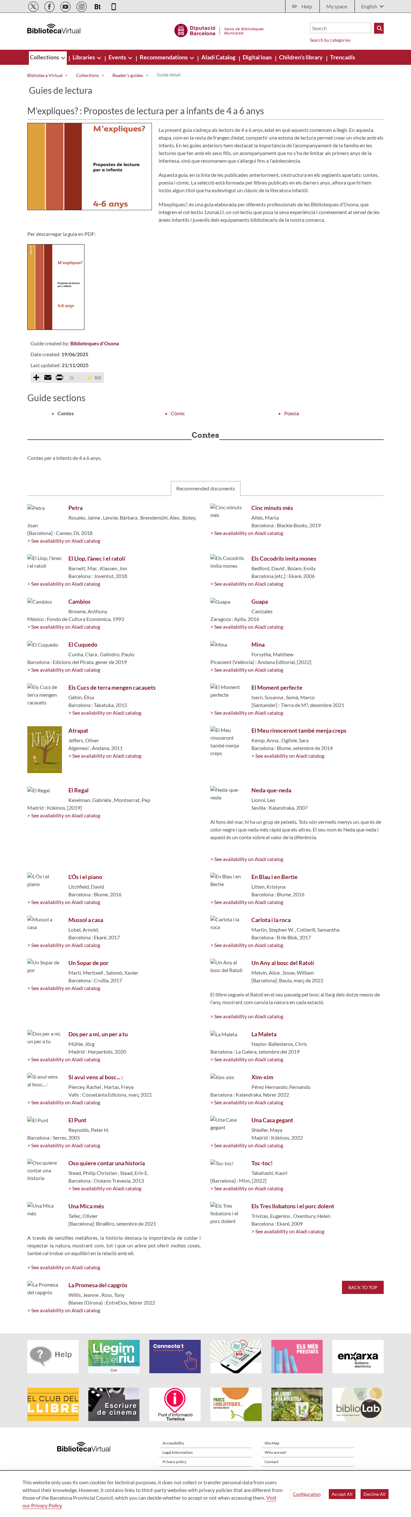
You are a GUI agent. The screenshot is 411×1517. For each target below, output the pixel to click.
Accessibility (173, 1443)
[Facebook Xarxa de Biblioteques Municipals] (50, 5)
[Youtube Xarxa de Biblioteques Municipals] (66, 5)
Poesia (291, 413)
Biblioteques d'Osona (94, 343)
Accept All (342, 1494)
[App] (114, 5)
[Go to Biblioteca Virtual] (219, 29)
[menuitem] (45, 57)
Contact (272, 1461)
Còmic (178, 413)
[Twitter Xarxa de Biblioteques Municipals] (33, 5)
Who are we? (275, 1452)
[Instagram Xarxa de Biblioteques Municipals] (82, 5)
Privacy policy (174, 1461)
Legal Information (177, 1452)
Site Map (272, 1443)
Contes (65, 413)
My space (336, 6)
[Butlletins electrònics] (98, 5)
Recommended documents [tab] (205, 488)
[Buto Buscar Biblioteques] (379, 28)
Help (307, 6)
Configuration (307, 1494)
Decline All (374, 1494)
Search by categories (330, 40)
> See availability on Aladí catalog (63, 541)
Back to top (362, 1287)
